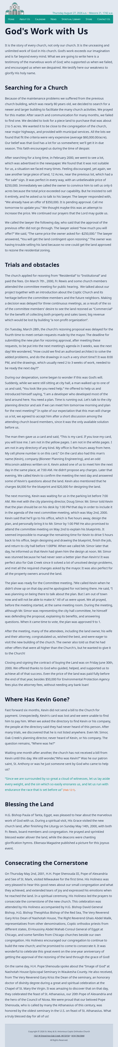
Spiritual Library (71, 19)
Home (11, 19)
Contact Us (103, 19)
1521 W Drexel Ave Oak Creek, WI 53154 (52, 1035)
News (53, 19)
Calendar (40, 19)
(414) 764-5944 (77, 1035)
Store (89, 19)
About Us (25, 19)
